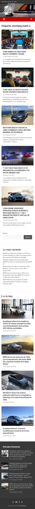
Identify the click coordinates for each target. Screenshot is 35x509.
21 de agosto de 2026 (9, 331)
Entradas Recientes (11, 447)
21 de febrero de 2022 (10, 94)
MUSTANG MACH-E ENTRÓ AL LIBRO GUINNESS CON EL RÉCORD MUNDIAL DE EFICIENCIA (16, 130)
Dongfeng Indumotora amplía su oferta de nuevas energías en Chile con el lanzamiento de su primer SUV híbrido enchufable (17, 255)
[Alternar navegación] (4, 19)
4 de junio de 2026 (8, 402)
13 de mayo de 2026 (9, 435)
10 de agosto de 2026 (9, 366)
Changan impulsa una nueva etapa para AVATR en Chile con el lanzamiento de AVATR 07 (17, 262)
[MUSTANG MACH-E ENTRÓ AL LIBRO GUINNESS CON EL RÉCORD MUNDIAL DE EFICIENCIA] (17, 115)
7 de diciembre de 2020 (10, 220)
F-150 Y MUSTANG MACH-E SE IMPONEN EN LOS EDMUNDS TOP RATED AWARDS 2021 (16, 170)
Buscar (5, 233)
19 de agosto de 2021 (9, 135)
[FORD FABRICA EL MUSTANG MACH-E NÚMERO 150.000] (17, 39)
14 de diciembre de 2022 (10, 56)
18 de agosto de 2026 (15, 469)
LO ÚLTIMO (8, 296)
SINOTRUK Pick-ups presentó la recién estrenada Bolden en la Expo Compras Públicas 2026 (15, 282)
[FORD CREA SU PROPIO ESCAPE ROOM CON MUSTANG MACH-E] (17, 77)
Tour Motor (22, 506)
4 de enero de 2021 (9, 175)
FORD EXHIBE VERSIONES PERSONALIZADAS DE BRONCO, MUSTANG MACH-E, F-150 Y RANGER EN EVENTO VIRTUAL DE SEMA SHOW (16, 213)
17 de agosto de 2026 (15, 479)
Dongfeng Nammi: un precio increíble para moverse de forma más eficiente (16, 430)
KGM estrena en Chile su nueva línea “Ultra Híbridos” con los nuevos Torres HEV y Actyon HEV (16, 268)
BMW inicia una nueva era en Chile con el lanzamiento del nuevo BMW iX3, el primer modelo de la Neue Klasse (16, 275)
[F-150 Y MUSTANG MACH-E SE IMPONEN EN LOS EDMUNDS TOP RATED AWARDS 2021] (17, 156)
